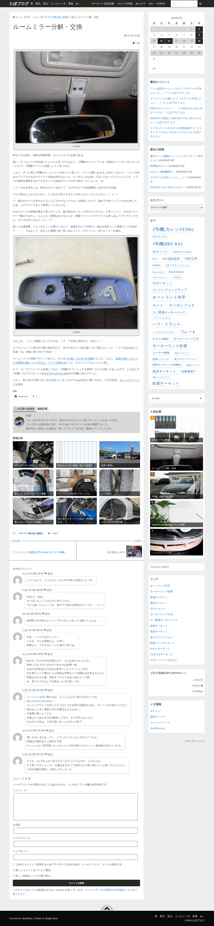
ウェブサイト (20, 851)
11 (161, 41)
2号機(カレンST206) (172, 229)
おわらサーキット (160, 648)
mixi (151, 3)
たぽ (137, 42)
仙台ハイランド (182, 353)
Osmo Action (157, 272)
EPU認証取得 (171, 258)
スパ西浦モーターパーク (168, 312)
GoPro (156, 265)
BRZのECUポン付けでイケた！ (167, 187)
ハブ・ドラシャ (166, 324)
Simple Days (51, 918)
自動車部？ (188, 371)
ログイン (155, 711)
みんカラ (141, 3)
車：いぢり (53, 533)
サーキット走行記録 (103, 3)
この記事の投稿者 (24, 408)
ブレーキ (188, 332)
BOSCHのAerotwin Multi (55, 373)
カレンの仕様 (124, 3)
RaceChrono (176, 271)
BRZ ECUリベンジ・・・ (164, 108)
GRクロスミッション (177, 265)
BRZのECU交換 (159, 118)
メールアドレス (21, 838)
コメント (20, 790)
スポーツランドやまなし (161, 318)
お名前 (16, 824)
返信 (50, 573)
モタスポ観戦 (160, 338)
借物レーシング (160, 359)
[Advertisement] (177, 765)
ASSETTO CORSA (182, 251)
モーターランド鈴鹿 (169, 346)
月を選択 (156, 398)
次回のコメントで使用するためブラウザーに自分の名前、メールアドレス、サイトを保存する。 (70, 864)
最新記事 (42, 408)
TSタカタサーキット (160, 277)
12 (169, 41)
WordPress (27, 918)
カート (158, 305)
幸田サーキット (159, 626)
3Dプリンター (160, 236)
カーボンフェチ (182, 305)
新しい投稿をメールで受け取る (33, 876)
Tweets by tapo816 (159, 566)
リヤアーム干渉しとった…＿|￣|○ (169, 177)
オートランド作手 (169, 297)
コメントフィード (160, 722)
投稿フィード (157, 716)
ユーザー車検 (160, 352)
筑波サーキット (193, 365)
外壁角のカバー (159, 166)
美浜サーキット (164, 371)
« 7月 (153, 68)
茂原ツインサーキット (161, 377)
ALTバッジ (159, 251)
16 (199, 41)
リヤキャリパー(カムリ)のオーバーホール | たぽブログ (175, 132)
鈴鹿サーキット (165, 383)
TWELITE (177, 277)
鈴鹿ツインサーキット (162, 643)
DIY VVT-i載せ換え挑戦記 (31, 533)
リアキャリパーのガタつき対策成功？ (171, 128)
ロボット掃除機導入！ (162, 171)
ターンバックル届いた (162, 98)
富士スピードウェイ (185, 359)
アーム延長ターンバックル (165, 88)
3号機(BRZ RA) (167, 243)
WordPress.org (157, 728)
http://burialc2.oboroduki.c (40, 701)
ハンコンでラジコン (163, 332)
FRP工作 (191, 259)
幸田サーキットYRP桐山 (166, 364)
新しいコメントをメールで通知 (33, 870)
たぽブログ (19, 4)
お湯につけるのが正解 (80, 358)
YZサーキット (162, 283)
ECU (155, 259)
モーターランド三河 (186, 338)
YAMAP (160, 3)
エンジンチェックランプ (169, 289)
